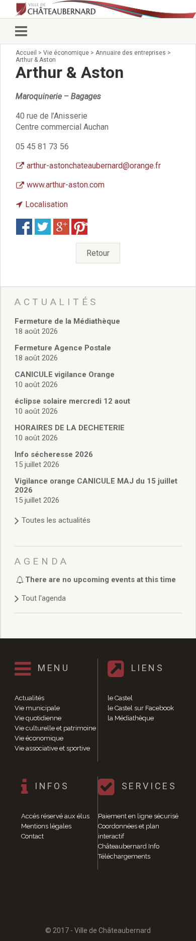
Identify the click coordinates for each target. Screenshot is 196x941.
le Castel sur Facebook (141, 708)
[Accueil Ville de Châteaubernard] (103, 9)
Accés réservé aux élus (55, 816)
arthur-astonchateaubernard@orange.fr (94, 165)
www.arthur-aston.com (66, 185)
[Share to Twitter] (43, 227)
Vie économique (39, 738)
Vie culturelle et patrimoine (55, 728)
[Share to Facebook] (24, 227)
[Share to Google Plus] (61, 227)
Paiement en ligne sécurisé (138, 816)
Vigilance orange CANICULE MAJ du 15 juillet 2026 (96, 486)
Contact (32, 836)
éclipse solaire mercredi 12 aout (72, 401)
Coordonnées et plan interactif (128, 831)
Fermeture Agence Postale (63, 347)
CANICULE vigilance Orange (65, 374)
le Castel (120, 698)
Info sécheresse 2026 (54, 454)
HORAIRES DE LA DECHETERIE (70, 427)
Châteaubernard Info (128, 846)
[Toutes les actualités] (98, 510)
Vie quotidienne (38, 718)
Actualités (29, 698)
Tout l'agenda (44, 598)
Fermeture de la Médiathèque (67, 321)
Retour (98, 253)
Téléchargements (124, 856)
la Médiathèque (131, 718)
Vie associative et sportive (52, 748)
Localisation (46, 204)
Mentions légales (46, 826)
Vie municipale (37, 708)
